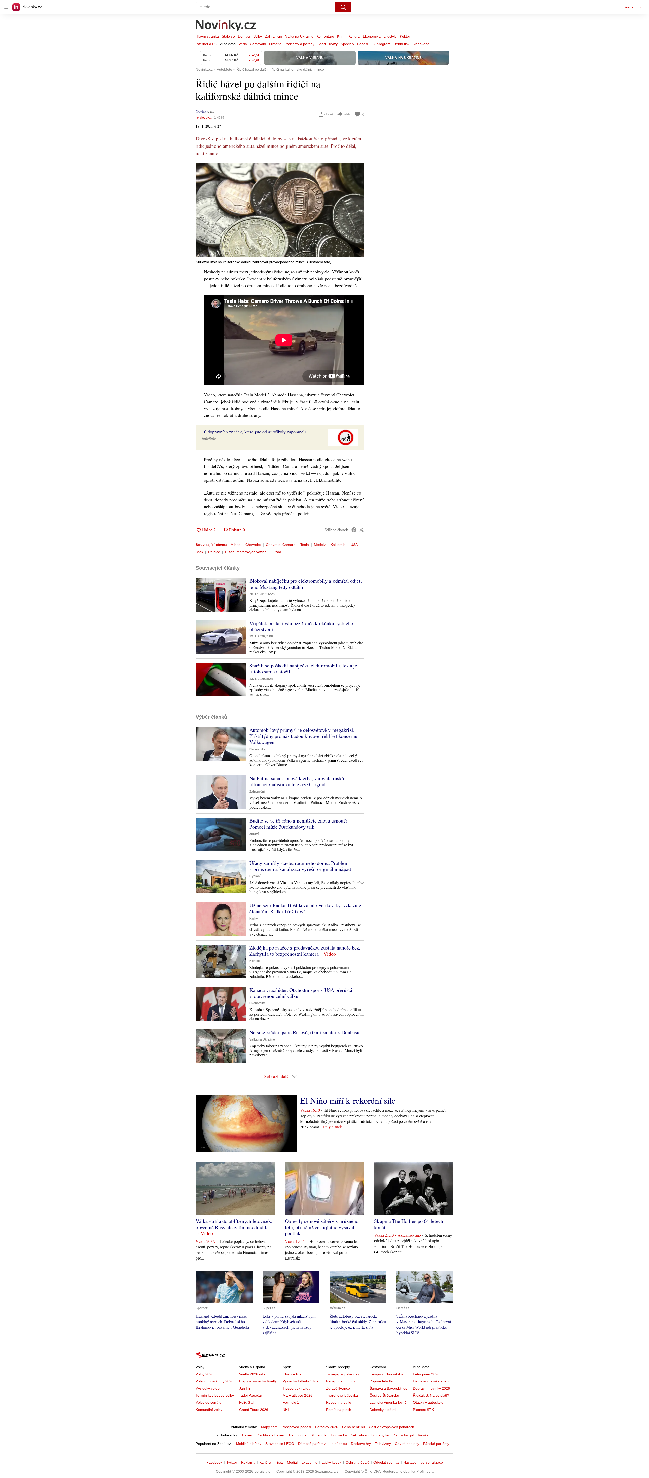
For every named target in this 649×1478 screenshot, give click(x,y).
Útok (199, 552)
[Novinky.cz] (226, 26)
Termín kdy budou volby (215, 1395)
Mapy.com (269, 1427)
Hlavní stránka (207, 36)
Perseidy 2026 (326, 1427)
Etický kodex (331, 1462)
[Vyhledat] (343, 7)
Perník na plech (338, 1410)
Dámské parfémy (312, 1443)
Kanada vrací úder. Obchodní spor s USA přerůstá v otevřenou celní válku (300, 993)
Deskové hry (361, 1443)
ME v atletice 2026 (297, 1395)
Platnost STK (423, 1410)
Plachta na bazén (270, 1435)
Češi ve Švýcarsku (384, 1395)
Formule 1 (291, 1402)
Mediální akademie (302, 1462)
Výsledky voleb (208, 1388)
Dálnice (214, 552)
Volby (257, 36)
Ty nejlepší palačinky (342, 1374)
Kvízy (333, 44)
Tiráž (279, 1462)
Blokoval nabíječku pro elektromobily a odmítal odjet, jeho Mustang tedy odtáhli (305, 583)
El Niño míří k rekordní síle (347, 1100)
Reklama (248, 1462)
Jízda (277, 552)
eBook (329, 114)
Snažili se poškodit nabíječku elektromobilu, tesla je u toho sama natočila (303, 668)
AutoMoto (228, 44)
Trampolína (297, 1435)
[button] (280, 210)
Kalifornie (338, 545)
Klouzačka (338, 1435)
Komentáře (325, 36)
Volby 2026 (204, 1374)
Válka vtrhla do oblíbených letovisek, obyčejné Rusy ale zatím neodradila (234, 1224)
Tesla (304, 545)
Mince (235, 545)
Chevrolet (253, 545)
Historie (275, 44)
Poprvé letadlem (383, 1381)
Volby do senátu (208, 1402)
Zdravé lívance (338, 1388)
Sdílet (347, 114)
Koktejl (405, 36)
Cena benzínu (353, 1427)
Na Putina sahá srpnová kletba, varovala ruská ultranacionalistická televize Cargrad (296, 781)
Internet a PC (206, 44)
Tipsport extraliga (296, 1388)
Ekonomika (372, 36)
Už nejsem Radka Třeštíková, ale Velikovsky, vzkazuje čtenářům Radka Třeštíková (305, 908)
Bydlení (254, 876)
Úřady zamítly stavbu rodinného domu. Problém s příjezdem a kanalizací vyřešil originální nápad (300, 866)
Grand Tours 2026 (253, 1410)
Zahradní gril (403, 1435)
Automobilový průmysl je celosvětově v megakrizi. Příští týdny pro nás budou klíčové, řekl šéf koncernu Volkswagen (303, 735)
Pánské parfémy (436, 1443)
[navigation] (6, 7)
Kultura (354, 36)
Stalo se (228, 36)
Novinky (202, 111)
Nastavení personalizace (423, 1462)
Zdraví (254, 834)
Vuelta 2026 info (252, 1374)
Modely (320, 545)
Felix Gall (246, 1402)
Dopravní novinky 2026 (431, 1388)
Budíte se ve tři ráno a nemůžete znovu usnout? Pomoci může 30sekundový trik (298, 823)
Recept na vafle (338, 1402)
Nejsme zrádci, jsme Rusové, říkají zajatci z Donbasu (304, 1032)
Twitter (231, 1462)
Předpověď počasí (296, 1427)
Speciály (347, 44)
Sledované (420, 44)
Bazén (247, 1435)
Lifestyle (390, 36)
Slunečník (318, 1435)
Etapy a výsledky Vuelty (258, 1381)
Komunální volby (209, 1410)
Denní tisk (401, 44)
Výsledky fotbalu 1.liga (300, 1381)
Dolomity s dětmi (383, 1410)
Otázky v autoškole (428, 1402)
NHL (286, 1410)
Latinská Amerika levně (388, 1402)
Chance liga (292, 1374)
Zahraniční (273, 36)
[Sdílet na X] (361, 529)
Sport (321, 44)
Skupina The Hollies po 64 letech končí (408, 1224)
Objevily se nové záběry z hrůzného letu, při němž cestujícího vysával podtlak (321, 1227)
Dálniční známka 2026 (431, 1381)
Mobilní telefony (248, 1443)
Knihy (253, 918)
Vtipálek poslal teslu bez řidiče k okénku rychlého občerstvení (301, 626)
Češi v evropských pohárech (391, 1427)
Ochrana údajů (357, 1462)
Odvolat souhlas (386, 1462)
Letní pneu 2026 (426, 1374)
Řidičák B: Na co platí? (431, 1395)
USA (354, 545)
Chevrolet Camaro (280, 545)
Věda (243, 44)
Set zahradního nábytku (370, 1435)
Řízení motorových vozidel (246, 552)
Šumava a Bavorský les (388, 1388)
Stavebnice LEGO (279, 1443)
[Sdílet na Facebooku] (353, 529)
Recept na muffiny (340, 1381)
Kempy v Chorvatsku (386, 1374)
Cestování (258, 44)
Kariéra (265, 1462)
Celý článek (332, 1126)
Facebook (214, 1462)
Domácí (244, 36)
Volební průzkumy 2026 (214, 1381)
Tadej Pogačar (250, 1395)
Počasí (362, 44)
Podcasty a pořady (299, 44)
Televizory (383, 1443)
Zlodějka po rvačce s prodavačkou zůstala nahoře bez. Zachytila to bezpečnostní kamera (304, 950)
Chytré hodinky (407, 1443)
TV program (380, 44)
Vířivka (423, 1435)
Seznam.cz (632, 7)
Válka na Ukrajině (299, 36)
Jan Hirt (245, 1388)
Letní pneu (338, 1443)
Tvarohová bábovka (342, 1395)
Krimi (341, 36)
